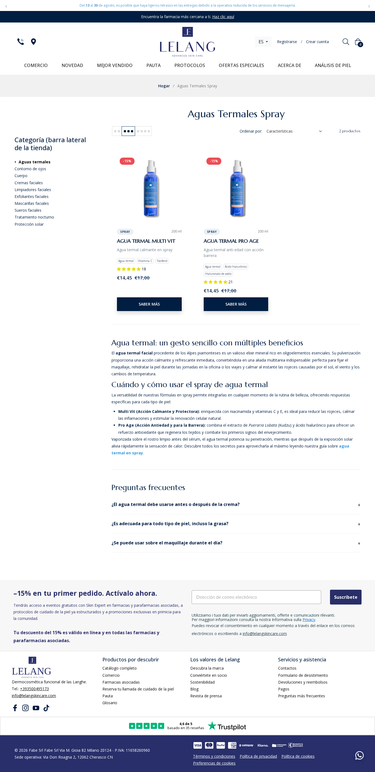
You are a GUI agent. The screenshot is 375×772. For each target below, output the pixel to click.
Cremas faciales (29, 182)
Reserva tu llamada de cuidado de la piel (138, 689)
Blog (194, 689)
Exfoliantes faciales (32, 196)
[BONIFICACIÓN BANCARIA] (296, 745)
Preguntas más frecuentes (301, 695)
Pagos (283, 689)
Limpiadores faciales (33, 189)
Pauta (107, 695)
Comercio (111, 675)
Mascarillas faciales (32, 203)
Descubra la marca (207, 668)
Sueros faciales (28, 210)
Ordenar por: (251, 131)
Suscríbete (345, 597)
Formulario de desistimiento (303, 675)
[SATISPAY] (246, 745)
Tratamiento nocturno (34, 217)
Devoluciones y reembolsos (303, 682)
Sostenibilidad (202, 682)
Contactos (287, 668)
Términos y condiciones (214, 756)
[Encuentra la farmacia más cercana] (33, 42)
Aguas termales (35, 161)
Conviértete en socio (208, 675)
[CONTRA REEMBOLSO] (279, 745)
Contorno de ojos (30, 168)
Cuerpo (21, 175)
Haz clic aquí (223, 16)
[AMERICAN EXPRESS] (232, 745)
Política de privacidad (258, 756)
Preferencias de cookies (214, 763)
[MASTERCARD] (209, 745)
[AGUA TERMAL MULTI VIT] (149, 187)
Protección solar (29, 224)
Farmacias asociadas (121, 682)
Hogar (164, 85)
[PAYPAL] (220, 745)
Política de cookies (298, 756)
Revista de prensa (206, 695)
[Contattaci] (20, 42)
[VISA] (197, 745)
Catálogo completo (119, 668)
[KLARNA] (263, 745)
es (262, 42)
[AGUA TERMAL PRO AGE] (236, 187)
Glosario (109, 702)
